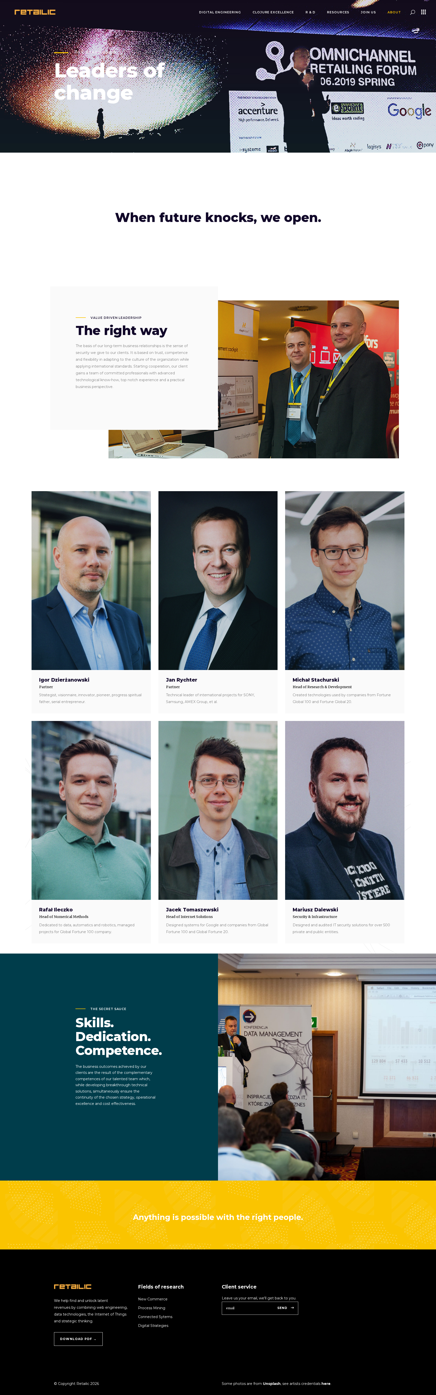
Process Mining (151, 1308)
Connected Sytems (155, 1317)
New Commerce (153, 1299)
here (326, 1383)
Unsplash (272, 1383)
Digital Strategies (153, 1325)
